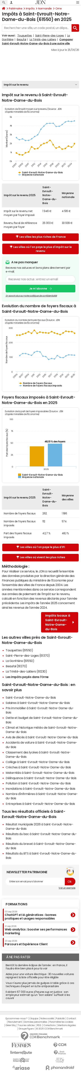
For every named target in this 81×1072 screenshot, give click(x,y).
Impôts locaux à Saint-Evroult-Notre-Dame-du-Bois (57, 622)
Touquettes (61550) (19, 650)
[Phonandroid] (59, 1067)
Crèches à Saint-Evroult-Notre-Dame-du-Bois (38, 767)
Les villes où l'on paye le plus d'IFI (42, 547)
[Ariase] (21, 1068)
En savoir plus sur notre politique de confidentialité (31, 296)
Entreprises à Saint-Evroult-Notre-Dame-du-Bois (40, 803)
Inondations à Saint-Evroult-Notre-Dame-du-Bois (40, 788)
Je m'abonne (38, 288)
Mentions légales (67, 1025)
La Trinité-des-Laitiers (43, 39)
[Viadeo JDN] (59, 1060)
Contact (71, 1018)
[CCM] (59, 1045)
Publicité (60, 1018)
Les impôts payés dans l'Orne (27, 676)
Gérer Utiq (10, 1025)
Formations (16, 904)
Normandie (45, 8)
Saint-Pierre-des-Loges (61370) (28, 655)
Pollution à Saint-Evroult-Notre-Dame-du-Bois (38, 783)
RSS (39, 1025)
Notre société (47, 1018)
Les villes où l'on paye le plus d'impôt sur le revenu (42, 249)
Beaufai (21, 39)
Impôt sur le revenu (16, 84)
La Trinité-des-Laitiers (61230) (26, 671)
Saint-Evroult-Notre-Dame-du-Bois (31, 697)
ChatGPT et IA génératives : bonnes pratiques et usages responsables (30, 915)
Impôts (30, 8)
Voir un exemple (67, 888)
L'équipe (34, 1018)
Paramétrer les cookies (61, 1022)
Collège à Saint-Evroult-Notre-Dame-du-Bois (38, 761)
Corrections (49, 1025)
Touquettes (24, 35)
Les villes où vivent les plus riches (42, 557)
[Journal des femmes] (21, 1045)
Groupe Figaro (26, 1029)
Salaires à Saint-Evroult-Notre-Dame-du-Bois (38, 702)
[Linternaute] (21, 1052)
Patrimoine (15, 8)
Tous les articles (26, 1025)
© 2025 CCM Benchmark (49, 1029)
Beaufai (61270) (16, 666)
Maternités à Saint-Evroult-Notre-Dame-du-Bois (40, 772)
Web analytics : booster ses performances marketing (36, 929)
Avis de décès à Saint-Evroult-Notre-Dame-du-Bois (42, 737)
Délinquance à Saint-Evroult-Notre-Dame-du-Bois (41, 777)
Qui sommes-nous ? (16, 1018)
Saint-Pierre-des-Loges (49, 35)
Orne (58, 8)
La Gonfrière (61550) (20, 660)
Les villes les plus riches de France (42, 236)
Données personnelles (35, 1022)
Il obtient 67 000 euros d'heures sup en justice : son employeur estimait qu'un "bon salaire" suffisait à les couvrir (38, 995)
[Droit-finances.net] (59, 1052)
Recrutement (15, 1022)
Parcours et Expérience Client (26, 943)
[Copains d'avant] (21, 1060)
